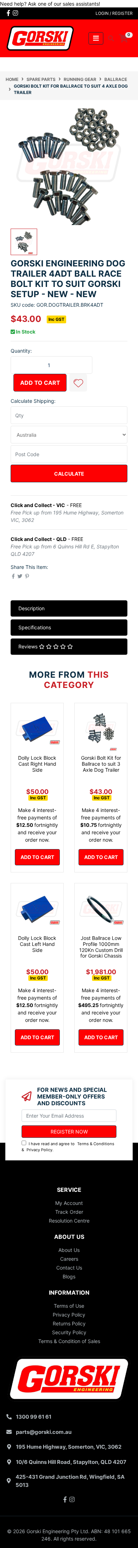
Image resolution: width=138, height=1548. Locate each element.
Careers (69, 1259)
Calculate (69, 474)
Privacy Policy (39, 1149)
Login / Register (114, 13)
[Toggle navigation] (95, 38)
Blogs (69, 1276)
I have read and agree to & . (68, 1146)
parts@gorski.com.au (43, 1432)
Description (31, 608)
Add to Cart (40, 382)
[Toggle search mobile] (108, 38)
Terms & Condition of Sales (69, 1341)
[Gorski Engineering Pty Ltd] (40, 38)
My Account (69, 1203)
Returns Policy (69, 1323)
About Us (69, 1250)
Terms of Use (69, 1306)
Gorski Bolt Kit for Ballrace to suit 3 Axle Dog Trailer (101, 764)
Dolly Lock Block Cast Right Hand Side (37, 764)
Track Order (69, 1212)
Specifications (34, 627)
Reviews (28, 646)
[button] (78, 383)
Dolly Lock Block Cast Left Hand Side (37, 944)
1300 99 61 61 (33, 1416)
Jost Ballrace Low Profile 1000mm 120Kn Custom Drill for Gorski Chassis (101, 947)
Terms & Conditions (95, 1143)
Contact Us (69, 1268)
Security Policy (69, 1332)
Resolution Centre (69, 1221)
